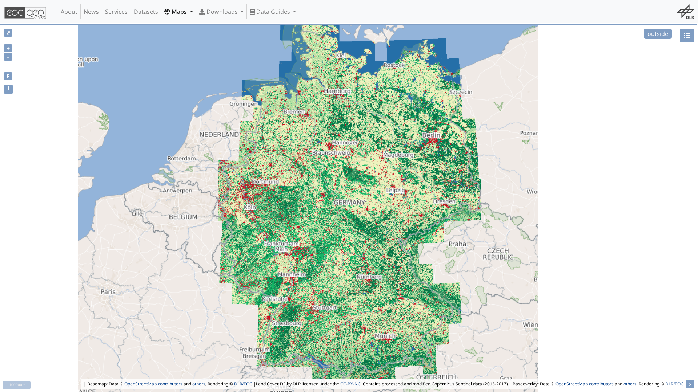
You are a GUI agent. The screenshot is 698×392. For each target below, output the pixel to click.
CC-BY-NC (350, 384)
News (91, 12)
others (198, 384)
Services (116, 12)
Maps (179, 12)
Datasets (146, 12)
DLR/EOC (243, 384)
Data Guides (273, 12)
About (69, 12)
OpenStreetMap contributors (153, 384)
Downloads (222, 12)
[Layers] (687, 35)
